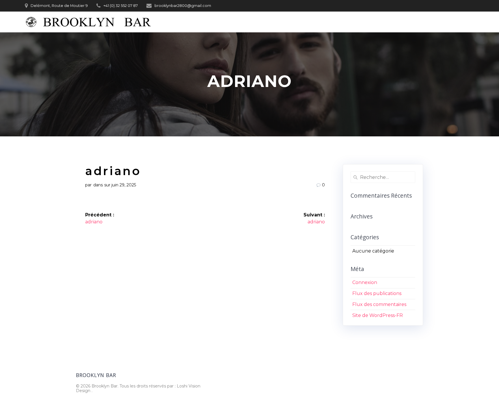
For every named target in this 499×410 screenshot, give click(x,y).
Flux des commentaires (379, 304)
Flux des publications (376, 293)
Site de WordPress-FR (377, 315)
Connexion (364, 282)
